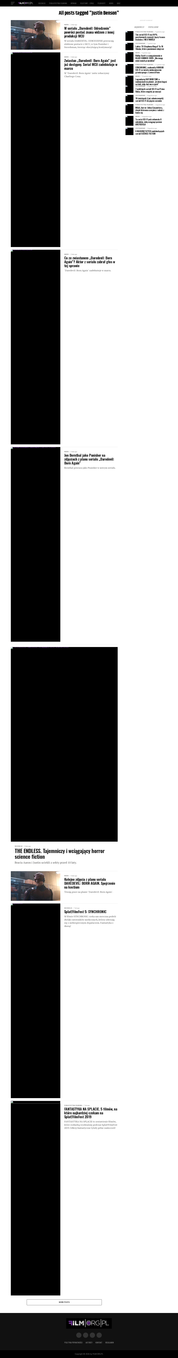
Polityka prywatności (73, 1342)
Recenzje (41, 3)
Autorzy (89, 1342)
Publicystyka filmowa (58, 3)
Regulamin (109, 1342)
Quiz (118, 3)
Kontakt (99, 1342)
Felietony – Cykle (87, 3)
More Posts (64, 1302)
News (111, 3)
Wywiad (73, 3)
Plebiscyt (102, 3)
